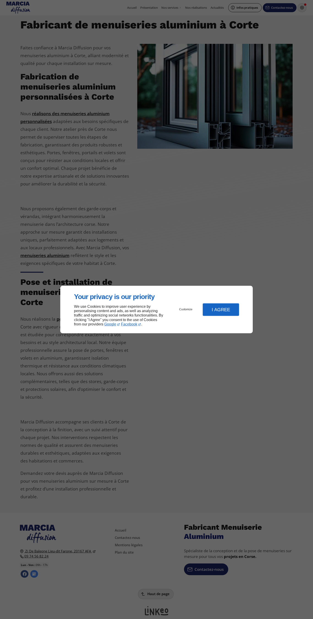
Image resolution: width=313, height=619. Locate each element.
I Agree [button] (221, 309)
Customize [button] (185, 309)
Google (110, 324)
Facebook (129, 324)
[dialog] (156, 309)
